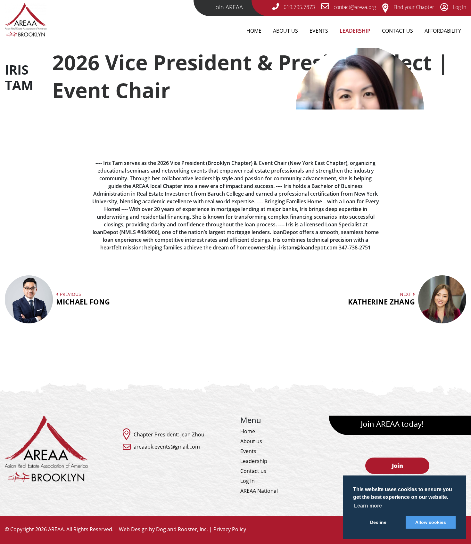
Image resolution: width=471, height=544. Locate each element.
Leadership (355, 30)
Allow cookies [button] (430, 522)
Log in (247, 480)
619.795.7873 (298, 7)
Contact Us (397, 30)
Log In (458, 7)
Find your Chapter (413, 7)
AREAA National (259, 490)
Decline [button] (378, 522)
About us (251, 441)
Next (381, 298)
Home (253, 30)
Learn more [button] (368, 505)
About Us (285, 30)
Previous (83, 298)
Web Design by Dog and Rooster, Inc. (163, 529)
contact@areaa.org (354, 7)
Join (397, 465)
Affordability (443, 30)
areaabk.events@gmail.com (167, 446)
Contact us (253, 471)
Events (319, 30)
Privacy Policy (229, 529)
